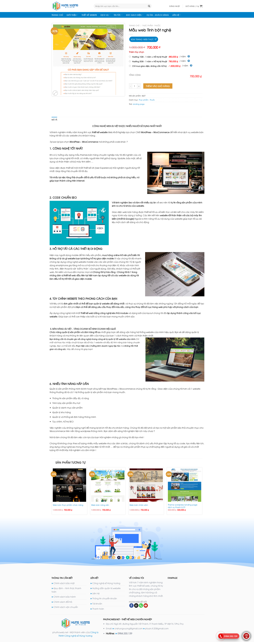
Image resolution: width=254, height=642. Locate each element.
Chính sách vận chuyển (66, 606)
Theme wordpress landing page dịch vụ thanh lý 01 (182, 505)
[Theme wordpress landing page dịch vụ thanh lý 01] (184, 485)
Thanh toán (98, 608)
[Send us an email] (136, 605)
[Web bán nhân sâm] (146, 485)
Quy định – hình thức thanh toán (66, 590)
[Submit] (149, 6)
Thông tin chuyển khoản (104, 598)
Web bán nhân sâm (139, 505)
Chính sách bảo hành (65, 596)
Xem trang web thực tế (144, 39)
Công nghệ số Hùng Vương (106, 583)
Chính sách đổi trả (63, 601)
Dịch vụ (105, 15)
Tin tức (117, 15)
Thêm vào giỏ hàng (158, 86)
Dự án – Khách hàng (158, 15)
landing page (138, 104)
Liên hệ (175, 15)
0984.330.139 (125, 633)
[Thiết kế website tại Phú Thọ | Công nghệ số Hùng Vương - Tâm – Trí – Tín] (71, 6)
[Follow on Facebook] (131, 605)
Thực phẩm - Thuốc (151, 25)
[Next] (202, 492)
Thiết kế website (89, 15)
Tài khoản (97, 603)
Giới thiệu (71, 15)
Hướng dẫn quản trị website (106, 588)
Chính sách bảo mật (64, 583)
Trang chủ (57, 15)
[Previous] (52, 492)
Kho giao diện (134, 15)
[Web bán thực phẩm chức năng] (69, 485)
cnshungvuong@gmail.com (128, 628)
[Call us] (141, 605)
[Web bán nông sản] (107, 485)
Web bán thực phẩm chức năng (68, 505)
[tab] (54, 119)
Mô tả (54, 119)
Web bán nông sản (100, 505)
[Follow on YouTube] (146, 605)
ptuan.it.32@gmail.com (157, 628)
